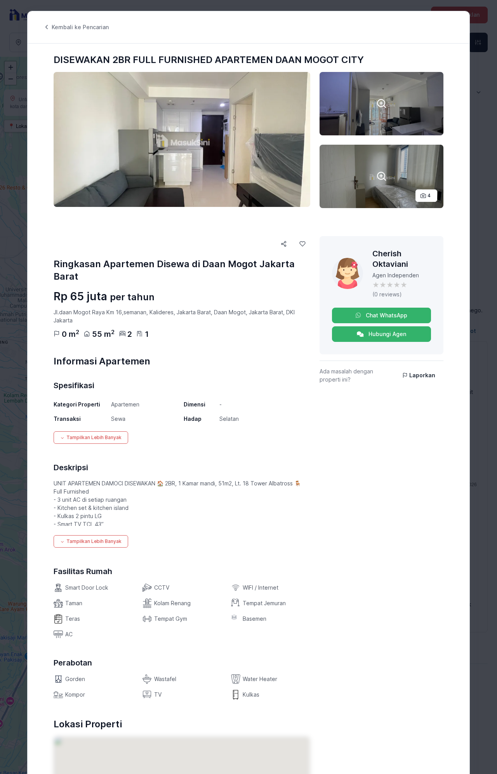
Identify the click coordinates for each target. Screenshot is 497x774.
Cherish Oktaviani (390, 259)
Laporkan (422, 375)
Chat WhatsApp (385, 315)
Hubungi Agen (386, 334)
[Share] (284, 244)
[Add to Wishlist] (302, 244)
